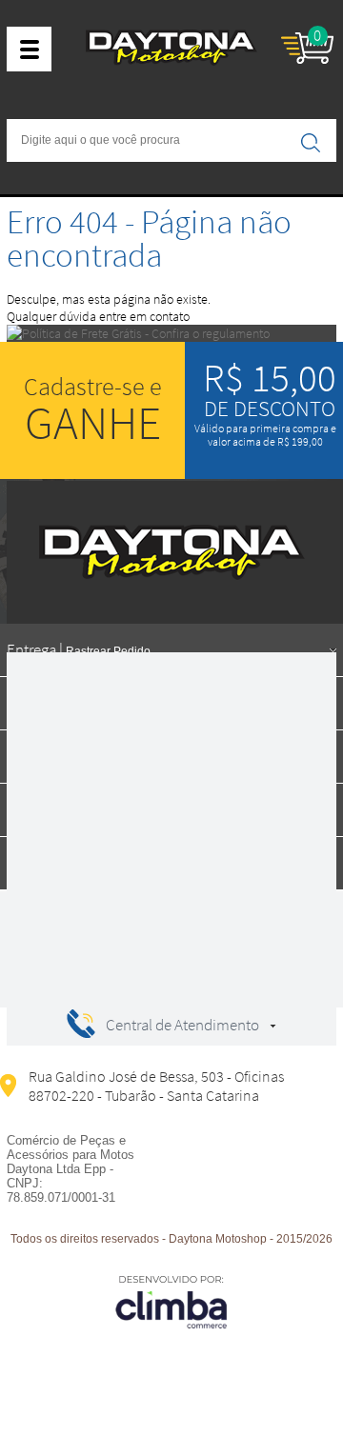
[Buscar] (310, 142)
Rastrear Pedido (108, 651)
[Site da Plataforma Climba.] (171, 1301)
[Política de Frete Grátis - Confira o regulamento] (171, 333)
